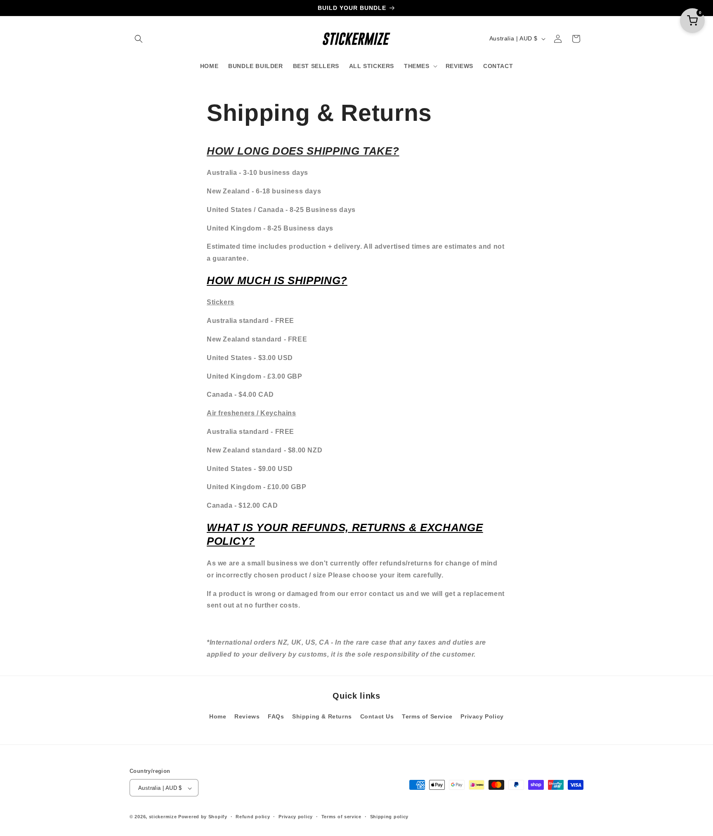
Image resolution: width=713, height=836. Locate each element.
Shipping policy (389, 816)
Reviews (247, 716)
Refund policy (253, 816)
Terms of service (341, 816)
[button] (139, 39)
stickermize (163, 817)
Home (217, 716)
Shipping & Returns (322, 716)
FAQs (276, 716)
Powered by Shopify (202, 817)
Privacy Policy (481, 716)
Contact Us (377, 716)
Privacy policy (296, 816)
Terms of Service (427, 716)
